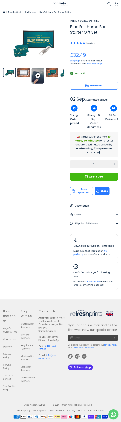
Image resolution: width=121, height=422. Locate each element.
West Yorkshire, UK (95, 63)
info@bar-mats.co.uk (48, 357)
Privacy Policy (110, 345)
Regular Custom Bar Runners (22, 12)
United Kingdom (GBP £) (34, 405)
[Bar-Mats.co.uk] (60, 4)
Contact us (93, 281)
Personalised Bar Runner (87, 21)
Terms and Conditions (83, 347)
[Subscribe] (114, 338)
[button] (106, 191)
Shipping (74, 60)
